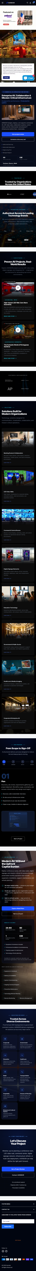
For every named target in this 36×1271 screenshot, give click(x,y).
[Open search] (27, 3)
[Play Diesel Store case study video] (18, 287)
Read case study (9, 316)
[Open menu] (2, 2)
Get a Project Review (18, 1169)
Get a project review (18, 134)
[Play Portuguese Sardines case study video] (18, 329)
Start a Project (18, 838)
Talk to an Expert (18, 913)
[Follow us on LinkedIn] (6, 1251)
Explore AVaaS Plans (18, 908)
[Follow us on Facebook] (3, 1251)
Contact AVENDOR (18, 1175)
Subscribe (7, 1226)
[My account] (30, 2)
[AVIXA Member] (18, 1240)
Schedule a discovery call (18, 139)
